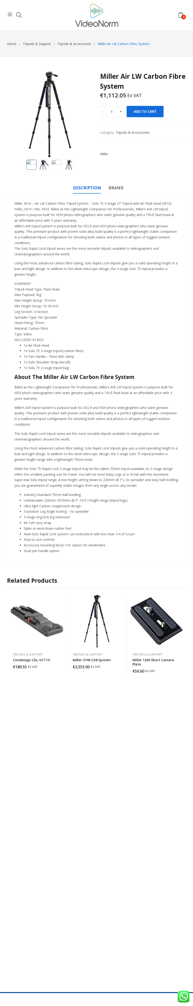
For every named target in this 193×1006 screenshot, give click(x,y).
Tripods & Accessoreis (133, 132)
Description (87, 188)
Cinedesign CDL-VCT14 (31, 660)
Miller (104, 154)
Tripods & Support (28, 654)
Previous (13, 114)
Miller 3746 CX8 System (92, 660)
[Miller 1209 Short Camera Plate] (156, 621)
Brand (116, 188)
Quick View (61, 599)
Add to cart (145, 111)
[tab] (87, 188)
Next (87, 114)
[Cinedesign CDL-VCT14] (37, 621)
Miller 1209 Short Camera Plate (153, 662)
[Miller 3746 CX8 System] (96, 621)
